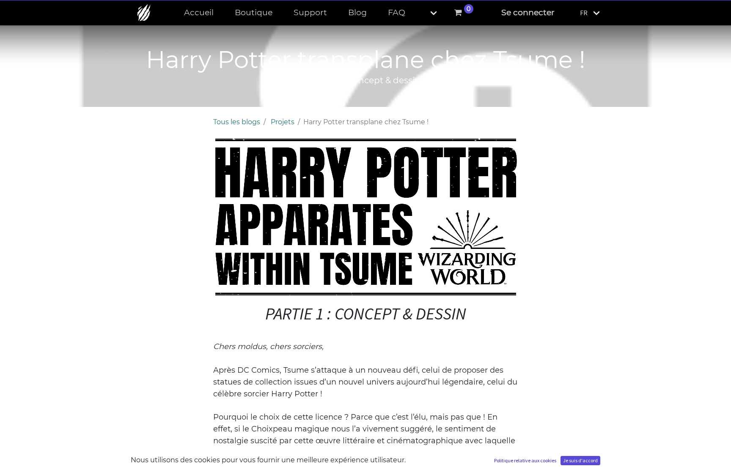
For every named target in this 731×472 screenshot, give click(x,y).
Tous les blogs (236, 122)
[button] (426, 12)
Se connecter (528, 12)
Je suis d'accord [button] (580, 460)
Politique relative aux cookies (525, 460)
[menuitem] (198, 12)
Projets (282, 122)
